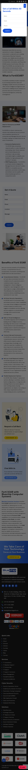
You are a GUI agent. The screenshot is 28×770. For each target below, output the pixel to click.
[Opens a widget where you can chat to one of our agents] (22, 767)
